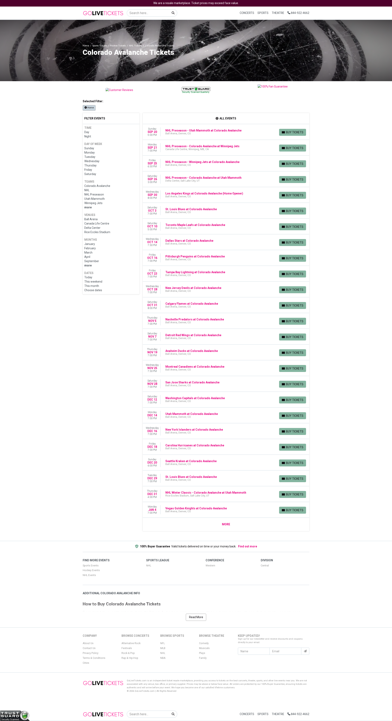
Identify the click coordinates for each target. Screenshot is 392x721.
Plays (202, 653)
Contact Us (89, 648)
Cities (86, 662)
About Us (88, 643)
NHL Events (89, 575)
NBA (163, 658)
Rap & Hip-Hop (129, 658)
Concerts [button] (247, 13)
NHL (148, 565)
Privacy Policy (90, 653)
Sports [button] (262, 13)
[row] (226, 132)
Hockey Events (91, 570)
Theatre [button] (278, 13)
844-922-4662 (299, 13)
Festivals (126, 648)
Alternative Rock (130, 643)
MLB (162, 648)
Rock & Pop (128, 653)
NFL (162, 643)
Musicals (204, 648)
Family (203, 658)
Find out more (247, 546)
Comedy (204, 643)
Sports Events (91, 565)
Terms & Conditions (94, 658)
